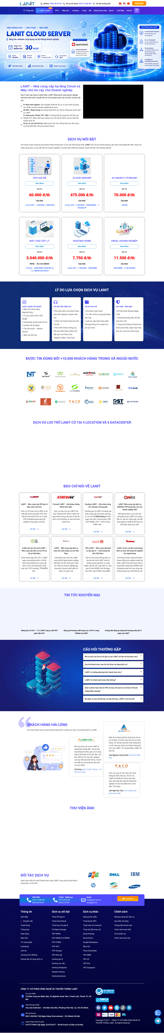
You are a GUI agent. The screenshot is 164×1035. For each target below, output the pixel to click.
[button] (113, 656)
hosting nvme (82, 241)
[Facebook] (98, 1008)
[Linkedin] (129, 1008)
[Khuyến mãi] (137, 12)
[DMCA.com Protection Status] (119, 1000)
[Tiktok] (123, 1008)
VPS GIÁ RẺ (39, 178)
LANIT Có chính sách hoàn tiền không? (100, 680)
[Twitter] (104, 1008)
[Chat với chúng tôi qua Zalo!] (158, 1016)
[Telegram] (117, 1008)
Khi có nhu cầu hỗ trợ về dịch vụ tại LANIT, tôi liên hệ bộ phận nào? (111, 657)
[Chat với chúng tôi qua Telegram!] (158, 1024)
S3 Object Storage (124, 178)
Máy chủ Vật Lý (40, 241)
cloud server (82, 178)
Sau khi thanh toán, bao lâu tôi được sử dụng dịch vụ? (106, 664)
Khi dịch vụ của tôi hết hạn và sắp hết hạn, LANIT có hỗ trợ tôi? (110, 699)
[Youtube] (110, 1008)
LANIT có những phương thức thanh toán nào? (103, 672)
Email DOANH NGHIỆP (124, 241)
